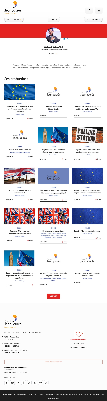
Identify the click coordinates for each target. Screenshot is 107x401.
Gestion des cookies (97, 394)
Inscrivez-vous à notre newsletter (16, 372)
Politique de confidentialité (78, 394)
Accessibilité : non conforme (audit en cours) (51, 394)
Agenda (53, 19)
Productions (92, 19)
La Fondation (13, 19)
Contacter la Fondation (53, 362)
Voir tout (53, 296)
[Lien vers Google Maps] (3, 337)
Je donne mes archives (79, 347)
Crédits (30, 394)
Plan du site (7, 394)
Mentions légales (20, 394)
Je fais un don (79, 344)
